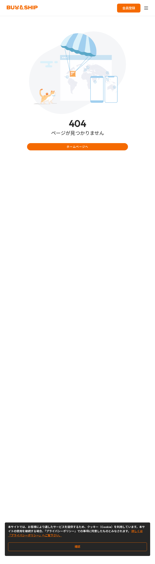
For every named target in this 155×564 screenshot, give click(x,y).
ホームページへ (77, 147)
